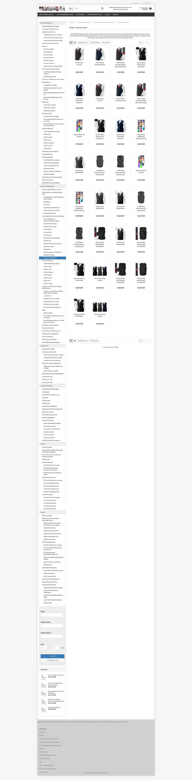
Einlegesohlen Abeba (49, 539)
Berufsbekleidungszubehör (49, 415)
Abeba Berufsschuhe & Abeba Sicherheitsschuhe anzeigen (52, 524)
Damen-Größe (45, 622)
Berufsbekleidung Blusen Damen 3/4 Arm (54, 93)
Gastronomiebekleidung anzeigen (51, 189)
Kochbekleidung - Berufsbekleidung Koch (52, 193)
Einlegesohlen (46, 459)
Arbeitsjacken (46, 403)
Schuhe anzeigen (47, 447)
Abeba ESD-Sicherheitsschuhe (52, 533)
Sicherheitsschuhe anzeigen (52, 497)
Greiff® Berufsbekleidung (49, 567)
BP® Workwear (48, 565)
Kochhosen (47, 204)
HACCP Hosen (48, 140)
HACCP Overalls (48, 145)
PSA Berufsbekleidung (48, 417)
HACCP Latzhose (48, 272)
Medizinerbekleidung (46, 14)
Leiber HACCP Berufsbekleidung (53, 600)
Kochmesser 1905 (47, 376)
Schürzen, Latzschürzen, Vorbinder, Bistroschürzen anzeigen (53, 292)
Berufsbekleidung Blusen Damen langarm (53, 89)
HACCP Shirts (47, 148)
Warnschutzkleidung (48, 420)
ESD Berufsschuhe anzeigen (52, 465)
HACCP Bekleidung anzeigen (52, 131)
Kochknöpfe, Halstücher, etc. (52, 207)
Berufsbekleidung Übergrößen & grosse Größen (50, 747)
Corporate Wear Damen (50, 223)
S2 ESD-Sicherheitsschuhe (51, 486)
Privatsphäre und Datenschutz (47, 769)
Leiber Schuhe (48, 602)
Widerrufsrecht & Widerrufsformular (49, 742)
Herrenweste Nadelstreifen (120, 207)
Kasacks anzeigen (49, 49)
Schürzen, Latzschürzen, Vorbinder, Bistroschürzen (52, 287)
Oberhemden (47, 249)
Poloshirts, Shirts (47, 113)
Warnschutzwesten (49, 437)
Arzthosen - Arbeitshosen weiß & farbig (53, 79)
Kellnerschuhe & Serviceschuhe (53, 243)
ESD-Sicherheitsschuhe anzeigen (53, 480)
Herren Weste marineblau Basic (99, 63)
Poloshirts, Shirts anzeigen (51, 116)
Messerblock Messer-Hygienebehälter (53, 373)
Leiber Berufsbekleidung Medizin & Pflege (53, 596)
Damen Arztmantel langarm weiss (53, 37)
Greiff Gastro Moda (49, 573)
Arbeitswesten (46, 400)
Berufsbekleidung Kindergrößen (51, 183)
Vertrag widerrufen (44, 758)
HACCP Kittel (47, 134)
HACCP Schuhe (48, 283)
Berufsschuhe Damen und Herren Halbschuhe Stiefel (51, 455)
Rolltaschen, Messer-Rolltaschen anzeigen (53, 367)
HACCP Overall (48, 278)
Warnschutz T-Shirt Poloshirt (52, 429)
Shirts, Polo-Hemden (48, 412)
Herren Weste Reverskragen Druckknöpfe (141, 244)
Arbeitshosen (46, 392)
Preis (42, 644)
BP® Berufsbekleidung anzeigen (53, 545)
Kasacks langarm (49, 60)
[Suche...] (102, 8)
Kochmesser (80, 14)
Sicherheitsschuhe (47, 494)
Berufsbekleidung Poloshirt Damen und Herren (53, 120)
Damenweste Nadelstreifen (79, 171)
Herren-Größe (46, 633)
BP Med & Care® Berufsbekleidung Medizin (53, 558)
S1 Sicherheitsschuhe (50, 500)
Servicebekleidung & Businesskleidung (53, 216)
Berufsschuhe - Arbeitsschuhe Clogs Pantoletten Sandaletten (52, 451)
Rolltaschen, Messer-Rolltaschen (51, 363)
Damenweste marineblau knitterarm (79, 100)
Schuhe (107, 14)
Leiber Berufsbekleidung (49, 585)
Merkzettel (147, 3)
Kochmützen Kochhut (50, 213)
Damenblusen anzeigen (50, 85)
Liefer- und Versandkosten (46, 765)
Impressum (42, 732)
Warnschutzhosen (49, 432)
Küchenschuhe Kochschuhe (52, 210)
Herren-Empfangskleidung (51, 165)
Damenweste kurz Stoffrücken (79, 279)
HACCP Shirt (47, 280)
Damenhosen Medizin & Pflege (50, 69)
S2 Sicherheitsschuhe (50, 503)
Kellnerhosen (47, 240)
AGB (40, 762)
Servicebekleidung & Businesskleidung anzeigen (51, 220)
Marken (115, 14)
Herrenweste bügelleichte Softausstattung (141, 136)
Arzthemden (45, 102)
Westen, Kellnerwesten (50, 258)
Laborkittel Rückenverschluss (50, 43)
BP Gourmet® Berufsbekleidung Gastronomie (53, 548)
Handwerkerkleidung (94, 14)
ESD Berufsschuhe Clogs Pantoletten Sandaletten (51, 469)
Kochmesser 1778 (47, 379)
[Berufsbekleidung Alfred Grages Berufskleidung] (52, 8)
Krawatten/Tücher (49, 168)
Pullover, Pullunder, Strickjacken (53, 171)
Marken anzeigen (47, 515)
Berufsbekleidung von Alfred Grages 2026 (96, 773)
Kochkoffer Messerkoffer (49, 352)
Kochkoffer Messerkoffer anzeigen (54, 355)
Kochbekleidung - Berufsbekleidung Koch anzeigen (54, 198)
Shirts (43, 310)
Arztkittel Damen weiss (48, 32)
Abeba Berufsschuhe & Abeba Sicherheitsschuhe (50, 519)
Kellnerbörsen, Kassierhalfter (52, 238)
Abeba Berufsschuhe (50, 528)
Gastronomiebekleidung (64, 14)
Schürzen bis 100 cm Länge (51, 298)
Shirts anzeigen (48, 313)
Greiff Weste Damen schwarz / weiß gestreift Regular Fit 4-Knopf (120, 173)
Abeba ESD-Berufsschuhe (51, 531)
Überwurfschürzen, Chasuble (50, 325)
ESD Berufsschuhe (47, 462)
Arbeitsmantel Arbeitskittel (49, 406)
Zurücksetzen (52, 660)
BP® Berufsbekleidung (48, 542)
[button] (71, 43)
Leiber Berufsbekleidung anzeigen (53, 587)
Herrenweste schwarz (79, 63)
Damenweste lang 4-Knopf (99, 279)
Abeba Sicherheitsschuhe (51, 536)
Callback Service (43, 772)
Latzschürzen (47, 296)
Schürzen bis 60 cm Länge (51, 304)
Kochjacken (47, 202)
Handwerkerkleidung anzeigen (50, 389)
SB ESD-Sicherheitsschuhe (51, 491)
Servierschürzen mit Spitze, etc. (52, 307)
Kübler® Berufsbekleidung (49, 582)
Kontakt (41, 735)
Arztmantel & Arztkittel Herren (50, 29)
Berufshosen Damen (48, 328)
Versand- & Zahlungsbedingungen (48, 738)
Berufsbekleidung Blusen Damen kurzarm (53, 98)
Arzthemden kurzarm (49, 108)
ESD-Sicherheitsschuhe (49, 477)
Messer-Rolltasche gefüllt (51, 371)
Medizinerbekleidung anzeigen (50, 26)
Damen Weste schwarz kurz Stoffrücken (141, 64)
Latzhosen (45, 397)
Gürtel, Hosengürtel (47, 180)
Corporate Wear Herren (50, 226)
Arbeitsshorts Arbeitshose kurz (51, 395)
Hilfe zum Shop (43, 752)
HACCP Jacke (48, 269)
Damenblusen (46, 82)
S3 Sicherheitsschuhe (50, 506)
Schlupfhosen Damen (50, 76)
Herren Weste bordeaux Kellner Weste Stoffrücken (120, 64)
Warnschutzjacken (49, 434)
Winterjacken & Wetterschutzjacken (52, 177)
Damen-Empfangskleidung (51, 163)
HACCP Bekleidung (47, 128)
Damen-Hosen (48, 229)
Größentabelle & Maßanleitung (47, 755)
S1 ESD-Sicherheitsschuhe (51, 483)
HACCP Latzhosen (49, 143)
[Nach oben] (187, 777)
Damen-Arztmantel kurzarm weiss (53, 40)
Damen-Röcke (48, 232)
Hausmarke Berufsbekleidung (50, 579)
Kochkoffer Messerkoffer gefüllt (53, 357)
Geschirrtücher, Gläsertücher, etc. (51, 331)
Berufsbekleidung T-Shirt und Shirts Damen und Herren (54, 125)
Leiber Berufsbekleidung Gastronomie (50, 591)
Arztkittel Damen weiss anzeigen (53, 35)
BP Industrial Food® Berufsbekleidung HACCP (51, 553)
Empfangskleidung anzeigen (52, 160)
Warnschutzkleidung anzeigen (52, 423)
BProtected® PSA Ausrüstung (52, 562)
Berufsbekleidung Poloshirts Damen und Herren (54, 316)
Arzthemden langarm (49, 110)
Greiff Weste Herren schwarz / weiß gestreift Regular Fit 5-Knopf (99, 173)
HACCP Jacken (48, 137)
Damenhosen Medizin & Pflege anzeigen (52, 73)
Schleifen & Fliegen (49, 174)
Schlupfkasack (48, 52)
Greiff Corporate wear (50, 576)
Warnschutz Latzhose (50, 426)
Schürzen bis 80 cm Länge (51, 301)
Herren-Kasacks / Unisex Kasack (53, 66)
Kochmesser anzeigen (48, 349)
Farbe (42, 611)
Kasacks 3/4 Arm (48, 57)
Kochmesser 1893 (47, 382)
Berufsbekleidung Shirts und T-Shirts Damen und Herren (54, 321)
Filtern (52, 656)
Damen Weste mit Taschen (79, 135)
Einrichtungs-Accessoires (49, 339)
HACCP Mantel (48, 275)
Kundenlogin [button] (136, 3)
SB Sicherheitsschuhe (50, 509)
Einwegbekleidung (47, 154)
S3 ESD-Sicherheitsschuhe (51, 489)
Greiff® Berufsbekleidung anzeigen (54, 570)
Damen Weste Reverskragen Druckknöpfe (100, 244)
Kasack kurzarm (48, 55)
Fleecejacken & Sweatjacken (50, 151)
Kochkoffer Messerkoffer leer (52, 360)
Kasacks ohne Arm (49, 63)
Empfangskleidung (47, 157)
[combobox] (83, 43)
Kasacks (44, 46)
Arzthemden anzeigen (50, 105)
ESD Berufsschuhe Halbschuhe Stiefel (52, 473)
